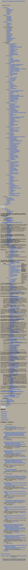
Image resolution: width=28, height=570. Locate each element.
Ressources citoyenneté (15, 344)
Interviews (9, 212)
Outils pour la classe (14, 255)
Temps (11, 333)
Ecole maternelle (10, 400)
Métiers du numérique (14, 308)
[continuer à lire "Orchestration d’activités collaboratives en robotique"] (15, 477)
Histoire (11, 343)
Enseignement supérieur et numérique (18, 270)
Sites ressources (13, 275)
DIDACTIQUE (4, 411)
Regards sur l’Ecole (14, 371)
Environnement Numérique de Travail (18, 313)
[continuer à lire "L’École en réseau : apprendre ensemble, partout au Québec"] (15, 510)
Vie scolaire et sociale (14, 396)
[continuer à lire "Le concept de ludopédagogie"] (11, 470)
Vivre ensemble (10, 384)
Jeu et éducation (13, 278)
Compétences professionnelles (16, 265)
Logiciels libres (13, 354)
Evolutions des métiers (15, 307)
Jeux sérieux (12, 281)
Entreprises (9, 237)
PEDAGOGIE (4, 415)
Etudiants (9, 238)
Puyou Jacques (11, 220)
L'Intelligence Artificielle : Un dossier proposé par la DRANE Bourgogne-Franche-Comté (14, 536)
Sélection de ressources (12, 339)
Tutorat (11, 276)
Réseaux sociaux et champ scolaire (17, 337)
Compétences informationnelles (16, 292)
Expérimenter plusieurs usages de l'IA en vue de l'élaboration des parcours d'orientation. (14, 442)
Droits (11, 295)
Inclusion (12, 392)
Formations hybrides (14, 271)
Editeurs (8, 233)
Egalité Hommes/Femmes (15, 389)
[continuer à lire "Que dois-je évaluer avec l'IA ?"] (11, 427)
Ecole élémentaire (11, 401)
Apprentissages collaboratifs (16, 248)
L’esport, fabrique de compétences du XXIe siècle (14, 500)
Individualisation (13, 252)
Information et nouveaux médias (16, 297)
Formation (9, 264)
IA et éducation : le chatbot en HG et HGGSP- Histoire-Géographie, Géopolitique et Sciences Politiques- (15, 433)
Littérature (12, 263)
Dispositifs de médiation (15, 262)
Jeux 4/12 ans (13, 280)
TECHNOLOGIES (5, 419)
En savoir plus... (21, 428)
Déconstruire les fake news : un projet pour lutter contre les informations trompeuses (15, 546)
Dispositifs (9, 218)
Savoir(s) (6, 223)
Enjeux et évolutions (14, 269)
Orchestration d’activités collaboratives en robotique (15, 476)
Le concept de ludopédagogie (10, 469)
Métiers (8, 304)
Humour (11, 285)
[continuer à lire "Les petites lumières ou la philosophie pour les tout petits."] (15, 519)
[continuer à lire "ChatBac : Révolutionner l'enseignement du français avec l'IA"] (15, 494)
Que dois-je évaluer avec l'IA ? (10, 426)
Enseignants (9, 236)
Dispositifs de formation (15, 266)
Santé (11, 372)
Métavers (12, 355)
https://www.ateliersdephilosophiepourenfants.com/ (12, 391)
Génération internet (14, 367)
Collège (8, 402)
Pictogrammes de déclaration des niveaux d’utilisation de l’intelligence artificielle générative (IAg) (15, 460)
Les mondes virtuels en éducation (17, 318)
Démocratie (12, 388)
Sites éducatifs (13, 346)
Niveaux (5, 398)
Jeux (8, 277)
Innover (5, 216)
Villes (11, 383)
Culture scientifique (14, 351)
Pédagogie (6, 219)
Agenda (8, 215)
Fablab (11, 314)
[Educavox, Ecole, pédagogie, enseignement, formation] (13, 1)
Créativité (12, 249)
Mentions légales (5, 555)
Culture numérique (14, 250)
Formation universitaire (15, 272)
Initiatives (12, 253)
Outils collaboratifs (14, 274)
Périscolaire (9, 399)
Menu (2, 206)
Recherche (9, 220)
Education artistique (14, 341)
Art (10, 258)
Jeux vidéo (12, 282)
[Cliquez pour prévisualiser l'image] (11, 222)
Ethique (11, 390)
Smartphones (13, 321)
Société (8, 361)
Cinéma (11, 259)
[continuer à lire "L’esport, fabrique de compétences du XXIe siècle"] (15, 501)
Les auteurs (6, 405)
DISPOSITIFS (4, 413)
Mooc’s (11, 273)
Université (9, 404)
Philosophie (6, 396)
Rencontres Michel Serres (9, 395)
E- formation (12, 267)
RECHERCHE (4, 417)
